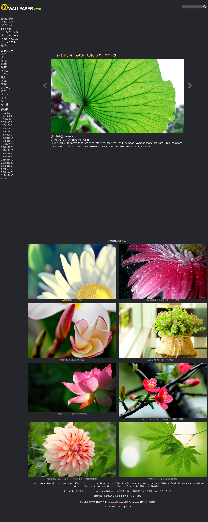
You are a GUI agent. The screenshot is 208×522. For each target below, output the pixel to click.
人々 (3, 57)
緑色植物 (155, 486)
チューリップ (109, 483)
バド (148, 486)
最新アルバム (8, 21)
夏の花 (120, 483)
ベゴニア (85, 483)
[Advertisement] (117, 33)
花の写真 (140, 486)
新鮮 (49, 483)
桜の (103, 486)
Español (122, 501)
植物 (77, 483)
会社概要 (98, 495)
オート (4, 94)
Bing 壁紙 (6, 28)
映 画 (4, 67)
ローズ (133, 483)
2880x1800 (7, 165)
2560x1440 (7, 156)
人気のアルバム (9, 38)
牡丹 (127, 483)
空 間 (4, 84)
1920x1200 (7, 150)
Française (111, 501)
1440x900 (6, 134)
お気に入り (109, 495)
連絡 (139, 495)
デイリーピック (9, 25)
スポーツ (6, 87)
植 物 (4, 60)
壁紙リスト (7, 45)
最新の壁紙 (7, 18)
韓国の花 (165, 483)
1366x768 (6, 131)
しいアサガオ (153, 483)
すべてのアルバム (10, 35)
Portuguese (134, 501)
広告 (118, 495)
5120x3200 (7, 178)
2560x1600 (7, 159)
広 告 (4, 90)
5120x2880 (7, 175)
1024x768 (6, 115)
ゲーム (4, 70)
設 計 (4, 77)
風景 (3, 53)
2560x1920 (7, 162)
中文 (93, 501)
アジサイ (94, 483)
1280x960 (6, 128)
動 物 (4, 63)
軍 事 (4, 97)
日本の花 (130, 486)
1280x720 (6, 122)
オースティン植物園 (190, 483)
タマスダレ (61, 483)
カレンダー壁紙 (9, 32)
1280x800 (6, 125)
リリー (33, 483)
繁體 (153, 501)
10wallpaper (22, 7)
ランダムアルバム (10, 42)
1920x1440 (7, 153)
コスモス (41, 483)
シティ (4, 74)
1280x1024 (7, 137)
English (85, 501)
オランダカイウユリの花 (89, 486)
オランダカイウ (117, 486)
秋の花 (71, 483)
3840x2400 (7, 172)
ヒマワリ (142, 483)
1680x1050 (7, 140)
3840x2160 (7, 168)
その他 (4, 104)
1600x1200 (7, 143)
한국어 (145, 501)
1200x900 (6, 118)
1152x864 (6, 112)
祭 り (4, 100)
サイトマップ (129, 495)
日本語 (101, 501)
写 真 (4, 80)
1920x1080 (7, 147)
